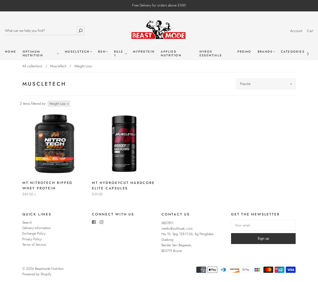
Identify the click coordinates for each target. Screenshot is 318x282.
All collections (32, 66)
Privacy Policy (32, 239)
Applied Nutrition (171, 53)
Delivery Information (36, 227)
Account (296, 30)
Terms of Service (34, 244)
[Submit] (80, 31)
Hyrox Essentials (210, 53)
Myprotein (144, 52)
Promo (244, 52)
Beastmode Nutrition (49, 268)
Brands (265, 52)
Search (27, 222)
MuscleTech (77, 52)
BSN (102, 52)
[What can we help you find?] (40, 31)
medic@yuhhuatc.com (177, 228)
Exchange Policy (33, 233)
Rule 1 (118, 53)
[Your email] (263, 225)
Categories (293, 52)
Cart (310, 30)
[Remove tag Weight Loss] (58, 104)
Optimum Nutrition (33, 53)
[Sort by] (266, 83)
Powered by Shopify (36, 274)
